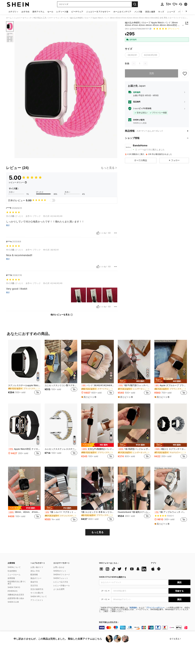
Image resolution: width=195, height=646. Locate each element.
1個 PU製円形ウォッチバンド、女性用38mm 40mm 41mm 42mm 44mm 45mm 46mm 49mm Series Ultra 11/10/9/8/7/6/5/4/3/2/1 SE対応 (134, 385)
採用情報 (11, 578)
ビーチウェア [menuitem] (77, 11)
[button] (180, 4)
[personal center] (162, 4)
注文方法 (34, 585)
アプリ (153, 563)
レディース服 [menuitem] (62, 11)
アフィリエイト (36, 600)
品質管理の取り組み (16, 598)
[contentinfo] (144, 627)
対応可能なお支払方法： (109, 622)
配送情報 (34, 575)
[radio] (132, 55)
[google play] (159, 570)
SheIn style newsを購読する (112, 577)
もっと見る (97, 532)
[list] (123, 569)
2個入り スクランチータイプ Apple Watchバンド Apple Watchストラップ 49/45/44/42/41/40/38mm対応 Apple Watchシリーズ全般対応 (171, 449)
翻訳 (8, 225)
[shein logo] (18, 4)
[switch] (52, 200)
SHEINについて (14, 567)
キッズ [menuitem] (161, 11)
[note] (89, 397)
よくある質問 (58, 589)
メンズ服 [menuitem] (138, 11)
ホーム (9, 18)
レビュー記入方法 (60, 582)
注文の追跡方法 (36, 589)
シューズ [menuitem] (171, 11)
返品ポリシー (35, 578)
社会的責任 (12, 571)
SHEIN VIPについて (38, 596)
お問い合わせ (58, 567)
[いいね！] (98, 233)
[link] (168, 4)
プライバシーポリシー (155, 608)
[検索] (135, 4)
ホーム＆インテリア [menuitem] (122, 11)
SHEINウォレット (60, 578)
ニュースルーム (14, 575)
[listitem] (24, 369)
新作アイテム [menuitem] (38, 11)
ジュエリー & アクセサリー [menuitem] (98, 11)
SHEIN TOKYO (14, 587)
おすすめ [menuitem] (25, 11)
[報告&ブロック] (115, 233)
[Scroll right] (186, 11)
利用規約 (133, 608)
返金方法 (34, 582)
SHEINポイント (59, 571)
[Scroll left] (182, 11)
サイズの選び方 (36, 593)
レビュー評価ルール (61, 585)
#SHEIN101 (13, 591)
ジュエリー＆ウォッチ (22, 18)
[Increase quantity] (145, 63)
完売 (151, 73)
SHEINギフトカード (61, 575)
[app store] (153, 570)
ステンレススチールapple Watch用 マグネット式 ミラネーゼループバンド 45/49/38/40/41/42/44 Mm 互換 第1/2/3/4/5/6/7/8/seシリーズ (24, 385)
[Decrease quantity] (134, 63)
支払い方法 (35, 571)
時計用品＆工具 (40, 18)
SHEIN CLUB (13, 602)
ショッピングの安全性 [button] (142, 108)
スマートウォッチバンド (58, 18)
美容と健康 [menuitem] (150, 11)
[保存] (185, 73)
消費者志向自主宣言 (16, 595)
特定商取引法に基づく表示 (17, 583)
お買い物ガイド (36, 567)
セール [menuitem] (50, 11)
